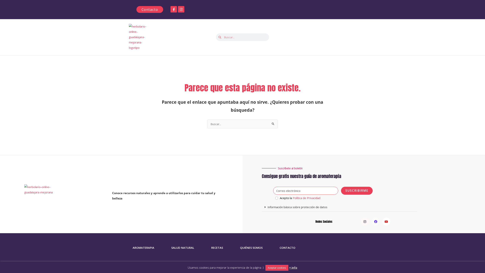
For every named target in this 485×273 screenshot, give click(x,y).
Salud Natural (182, 247)
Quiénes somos (251, 247)
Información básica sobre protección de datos (297, 207)
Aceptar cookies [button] (277, 267)
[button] (339, 207)
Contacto (287, 247)
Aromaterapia (143, 247)
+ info (293, 267)
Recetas (217, 247)
